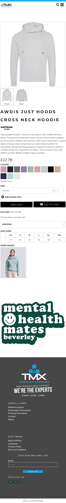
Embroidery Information (19, 410)
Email (10, 461)
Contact (12, 416)
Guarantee (13, 443)
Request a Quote (16, 407)
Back (21, 104)
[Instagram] (20, 482)
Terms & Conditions (17, 450)
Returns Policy (15, 440)
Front (7, 104)
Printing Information (17, 413)
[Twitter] (15, 482)
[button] (33, 323)
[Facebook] (10, 482)
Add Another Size (13, 197)
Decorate (4, 212)
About (11, 419)
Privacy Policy (14, 446)
